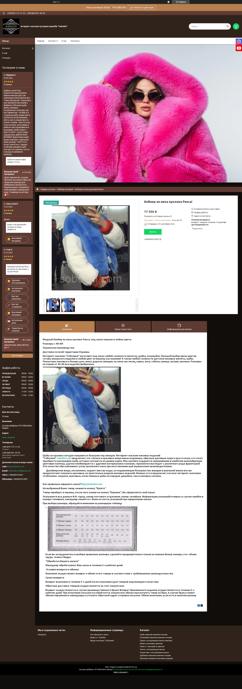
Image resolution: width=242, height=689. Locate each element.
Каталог (52, 41)
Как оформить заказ (99, 634)
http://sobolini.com (91, 484)
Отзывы (6, 58)
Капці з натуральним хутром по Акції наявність (16, 227)
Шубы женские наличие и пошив (153, 634)
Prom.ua (133, 667)
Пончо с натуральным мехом (152, 649)
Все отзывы (17, 355)
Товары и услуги (47, 189)
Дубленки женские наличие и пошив (155, 655)
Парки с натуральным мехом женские (156, 640)
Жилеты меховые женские (151, 643)
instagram (42, 634)
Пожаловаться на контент (124, 669)
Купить (153, 232)
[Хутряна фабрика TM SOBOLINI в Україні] (11, 26)
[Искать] (227, 26)
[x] (202, 606)
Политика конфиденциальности (149, 669)
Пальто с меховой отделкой (152, 646)
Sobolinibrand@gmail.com (19, 471)
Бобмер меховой (65, 189)
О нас (64, 41)
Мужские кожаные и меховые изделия (156, 658)
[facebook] (198, 606)
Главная (40, 41)
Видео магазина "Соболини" (102, 640)
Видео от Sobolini (98, 637)
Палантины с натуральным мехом (154, 652)
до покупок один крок (142, 7)
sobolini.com (64, 458)
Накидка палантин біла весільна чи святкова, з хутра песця (18, 269)
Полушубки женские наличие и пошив (156, 637)
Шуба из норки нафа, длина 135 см (16, 160)
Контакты (75, 41)
